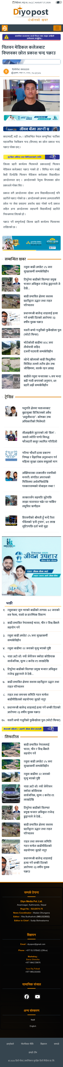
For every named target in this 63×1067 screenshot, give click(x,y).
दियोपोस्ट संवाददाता (20, 69)
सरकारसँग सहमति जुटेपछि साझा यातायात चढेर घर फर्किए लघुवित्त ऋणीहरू (39, 502)
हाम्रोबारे (10, 1044)
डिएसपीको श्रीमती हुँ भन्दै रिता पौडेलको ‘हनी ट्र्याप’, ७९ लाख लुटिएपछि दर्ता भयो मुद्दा (38, 522)
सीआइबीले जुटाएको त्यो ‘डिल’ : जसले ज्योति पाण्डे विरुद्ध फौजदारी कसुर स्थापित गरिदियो (39, 437)
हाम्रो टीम (33, 1052)
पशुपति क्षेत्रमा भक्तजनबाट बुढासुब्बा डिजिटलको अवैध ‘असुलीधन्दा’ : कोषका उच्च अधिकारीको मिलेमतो (36, 415)
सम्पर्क (56, 1044)
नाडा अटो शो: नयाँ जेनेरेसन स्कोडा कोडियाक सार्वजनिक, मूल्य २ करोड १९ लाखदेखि (31, 659)
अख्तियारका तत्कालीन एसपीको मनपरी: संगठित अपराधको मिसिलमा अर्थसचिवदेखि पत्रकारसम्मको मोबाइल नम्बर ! (39, 480)
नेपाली (33, 1020)
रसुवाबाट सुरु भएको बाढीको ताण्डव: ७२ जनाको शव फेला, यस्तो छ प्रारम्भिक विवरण (33, 612)
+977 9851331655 (32, 972)
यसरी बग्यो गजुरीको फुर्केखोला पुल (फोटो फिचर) (42, 332)
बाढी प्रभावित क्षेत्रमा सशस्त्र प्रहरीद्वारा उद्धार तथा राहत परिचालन (38, 301)
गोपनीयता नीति (27, 1044)
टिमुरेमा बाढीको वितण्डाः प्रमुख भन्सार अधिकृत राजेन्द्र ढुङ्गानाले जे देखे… (42, 284)
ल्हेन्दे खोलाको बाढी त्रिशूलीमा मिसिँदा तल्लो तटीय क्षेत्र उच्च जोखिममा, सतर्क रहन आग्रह (40, 364)
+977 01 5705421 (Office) (36, 950)
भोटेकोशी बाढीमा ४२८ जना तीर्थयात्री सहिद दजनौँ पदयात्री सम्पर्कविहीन (38, 347)
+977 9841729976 (32, 962)
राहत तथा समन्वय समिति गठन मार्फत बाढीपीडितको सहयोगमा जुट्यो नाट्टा (27, 697)
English (33, 1026)
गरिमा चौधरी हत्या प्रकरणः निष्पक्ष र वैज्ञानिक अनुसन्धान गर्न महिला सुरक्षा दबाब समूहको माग (39, 457)
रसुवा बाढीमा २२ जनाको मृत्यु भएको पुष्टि (29, 648)
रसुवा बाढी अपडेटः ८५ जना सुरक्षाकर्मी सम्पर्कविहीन (38, 269)
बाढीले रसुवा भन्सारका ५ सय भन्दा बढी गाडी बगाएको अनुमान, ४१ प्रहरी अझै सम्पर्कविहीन (42, 381)
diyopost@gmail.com (36, 944)
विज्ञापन (43, 1044)
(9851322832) (43, 916)
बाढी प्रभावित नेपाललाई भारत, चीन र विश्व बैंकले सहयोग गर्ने (33, 625)
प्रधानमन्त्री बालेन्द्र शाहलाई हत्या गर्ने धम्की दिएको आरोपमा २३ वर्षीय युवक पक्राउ (41, 318)
